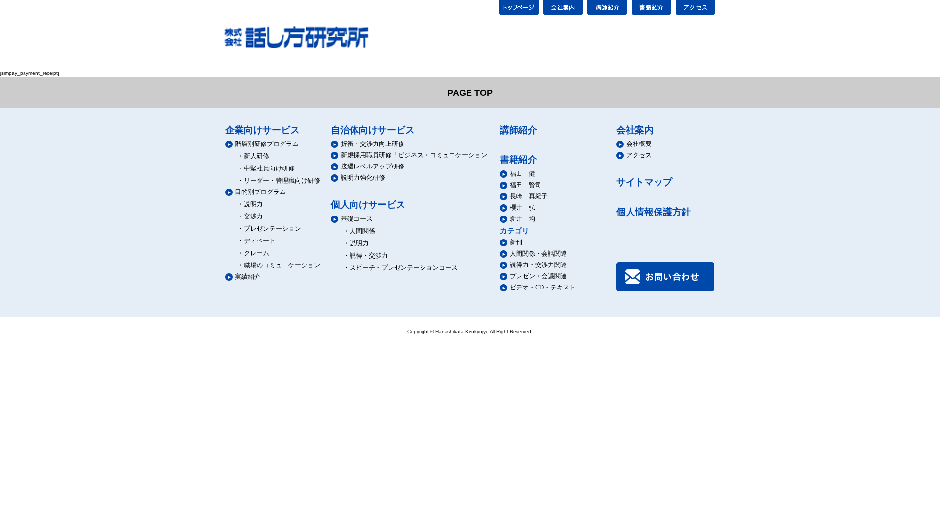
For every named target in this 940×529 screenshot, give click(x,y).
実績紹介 (247, 276)
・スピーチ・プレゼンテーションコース (400, 267)
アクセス (639, 155)
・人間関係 (359, 231)
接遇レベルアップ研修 (372, 166)
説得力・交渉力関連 (538, 264)
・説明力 (250, 204)
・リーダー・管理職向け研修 (278, 180)
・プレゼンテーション (269, 228)
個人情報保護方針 (653, 212)
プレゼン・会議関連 (538, 276)
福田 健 (522, 173)
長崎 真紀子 (529, 196)
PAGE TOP (470, 92)
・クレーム (253, 253)
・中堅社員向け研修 (266, 168)
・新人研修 (253, 156)
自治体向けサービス (373, 130)
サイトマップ (644, 182)
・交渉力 (250, 216)
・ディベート (256, 240)
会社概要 (639, 143)
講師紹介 (518, 130)
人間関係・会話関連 (538, 253)
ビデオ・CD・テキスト (543, 287)
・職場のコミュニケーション (278, 265)
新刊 (516, 242)
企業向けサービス (262, 130)
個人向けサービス (368, 204)
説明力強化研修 (363, 177)
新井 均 (522, 218)
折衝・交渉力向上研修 (372, 143)
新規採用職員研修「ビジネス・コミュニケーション (414, 155)
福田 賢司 (525, 185)
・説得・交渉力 (365, 255)
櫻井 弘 (522, 207)
